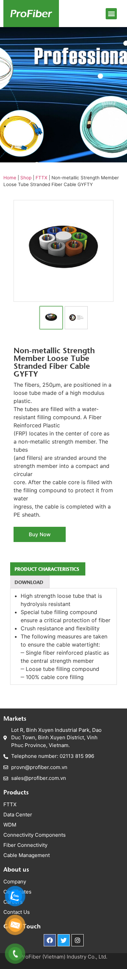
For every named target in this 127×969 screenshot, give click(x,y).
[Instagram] (77, 940)
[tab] (46, 568)
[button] (111, 13)
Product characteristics (47, 568)
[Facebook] (50, 940)
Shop (25, 177)
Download (29, 582)
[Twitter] (64, 940)
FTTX (41, 177)
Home (9, 177)
